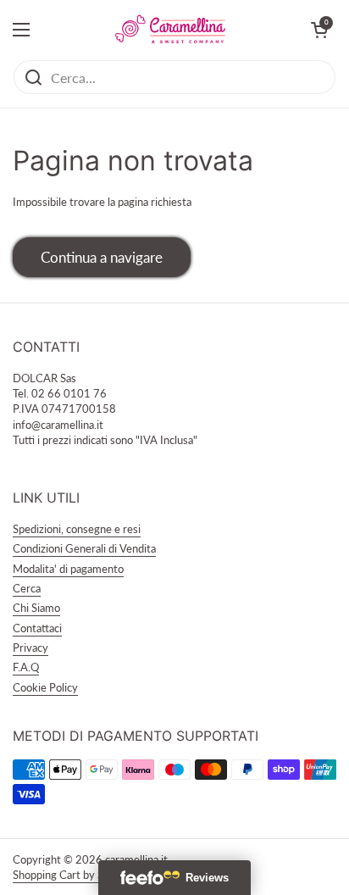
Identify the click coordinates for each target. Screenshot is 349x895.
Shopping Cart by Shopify (73, 874)
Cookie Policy (45, 687)
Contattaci (37, 628)
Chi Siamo (36, 607)
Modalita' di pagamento (68, 568)
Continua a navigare (102, 257)
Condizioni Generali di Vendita (84, 548)
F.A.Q (26, 667)
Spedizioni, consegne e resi (77, 529)
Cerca (27, 588)
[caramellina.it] (170, 30)
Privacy (30, 647)
